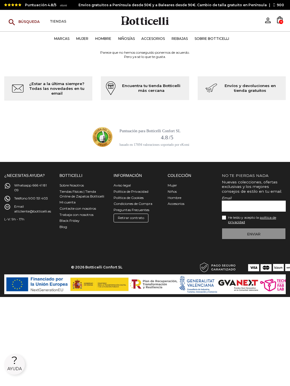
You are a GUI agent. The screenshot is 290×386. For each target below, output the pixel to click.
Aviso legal (122, 185)
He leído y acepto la (252, 219)
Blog (63, 227)
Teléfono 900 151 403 (31, 198)
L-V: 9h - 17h (14, 219)
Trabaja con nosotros (76, 214)
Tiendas (58, 21)
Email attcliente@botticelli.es (32, 208)
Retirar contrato (131, 218)
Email (226, 198)
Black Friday (69, 220)
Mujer (172, 185)
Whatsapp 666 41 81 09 (30, 187)
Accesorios (176, 203)
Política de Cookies (129, 198)
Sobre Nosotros (71, 185)
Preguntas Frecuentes (131, 210)
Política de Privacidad (131, 191)
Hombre (174, 198)
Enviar (254, 234)
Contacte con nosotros (77, 208)
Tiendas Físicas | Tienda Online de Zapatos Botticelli (81, 193)
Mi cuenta (67, 202)
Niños (172, 191)
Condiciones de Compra (133, 203)
